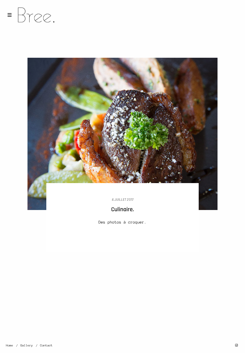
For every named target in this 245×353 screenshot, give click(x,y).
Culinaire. (122, 209)
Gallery (26, 345)
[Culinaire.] (122, 133)
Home (9, 345)
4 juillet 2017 (123, 199)
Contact (46, 345)
